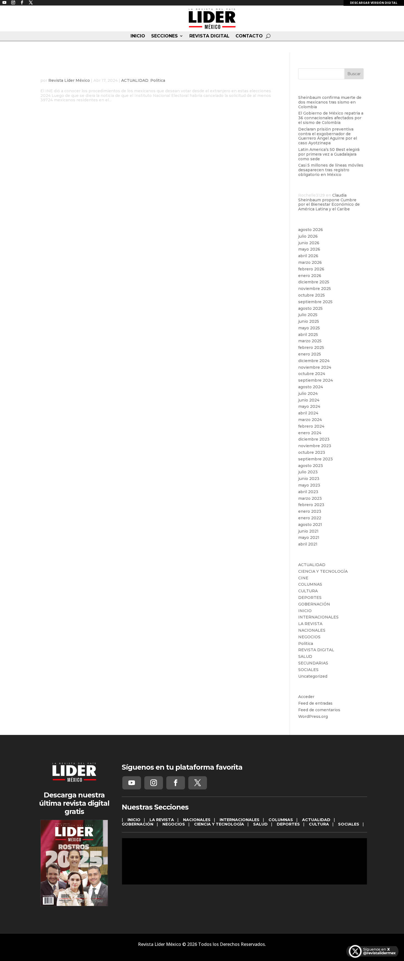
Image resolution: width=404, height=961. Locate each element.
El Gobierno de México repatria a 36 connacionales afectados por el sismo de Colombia (330, 118)
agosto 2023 (310, 465)
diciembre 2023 (314, 439)
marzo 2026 (310, 262)
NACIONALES (311, 630)
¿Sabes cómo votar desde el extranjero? (115, 71)
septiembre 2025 (315, 301)
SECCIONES (164, 36)
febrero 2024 (311, 426)
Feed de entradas (315, 703)
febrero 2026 (311, 269)
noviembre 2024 (314, 367)
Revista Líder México (69, 80)
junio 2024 (308, 400)
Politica (157, 80)
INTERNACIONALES (318, 617)
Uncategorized (312, 676)
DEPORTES (310, 597)
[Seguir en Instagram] (153, 782)
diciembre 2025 (313, 281)
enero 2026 (309, 275)
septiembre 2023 (315, 459)
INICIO (138, 36)
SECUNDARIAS (313, 663)
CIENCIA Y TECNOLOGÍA (323, 571)
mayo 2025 (309, 327)
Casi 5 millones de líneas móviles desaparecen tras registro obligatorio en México (330, 170)
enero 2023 (309, 511)
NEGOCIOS (309, 636)
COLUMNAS (310, 584)
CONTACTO (249, 36)
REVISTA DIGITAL (209, 36)
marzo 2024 (310, 419)
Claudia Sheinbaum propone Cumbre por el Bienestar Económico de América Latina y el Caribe (329, 202)
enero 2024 (309, 432)
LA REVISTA (310, 623)
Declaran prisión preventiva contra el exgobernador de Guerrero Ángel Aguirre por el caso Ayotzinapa (327, 136)
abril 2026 (308, 255)
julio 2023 (308, 471)
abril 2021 (307, 544)
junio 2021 (308, 531)
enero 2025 (309, 354)
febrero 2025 (311, 347)
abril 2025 (308, 334)
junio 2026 (308, 242)
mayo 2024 (309, 406)
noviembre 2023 (314, 445)
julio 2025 (307, 314)
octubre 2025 (311, 295)
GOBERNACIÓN (314, 604)
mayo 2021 (308, 537)
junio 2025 (308, 321)
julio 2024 (308, 393)
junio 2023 (308, 478)
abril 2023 (308, 491)
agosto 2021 (310, 524)
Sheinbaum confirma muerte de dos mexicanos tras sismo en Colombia (329, 102)
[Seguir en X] (197, 782)
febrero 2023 (311, 504)
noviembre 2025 (314, 288)
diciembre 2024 (314, 360)
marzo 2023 (310, 498)
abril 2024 (308, 413)
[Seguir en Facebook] (175, 782)
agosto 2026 (310, 229)
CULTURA (308, 590)
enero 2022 (309, 517)
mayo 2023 (309, 485)
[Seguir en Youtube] (131, 782)
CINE (303, 577)
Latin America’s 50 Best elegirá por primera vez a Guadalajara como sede (328, 154)
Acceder (306, 696)
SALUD (305, 656)
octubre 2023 (311, 452)
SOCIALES (308, 669)
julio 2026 (308, 236)
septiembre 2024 (315, 380)
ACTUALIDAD (134, 80)
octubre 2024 (311, 373)
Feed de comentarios (319, 709)
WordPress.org (313, 716)
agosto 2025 (310, 308)
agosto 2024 (310, 386)
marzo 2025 (310, 340)
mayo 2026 (309, 249)
